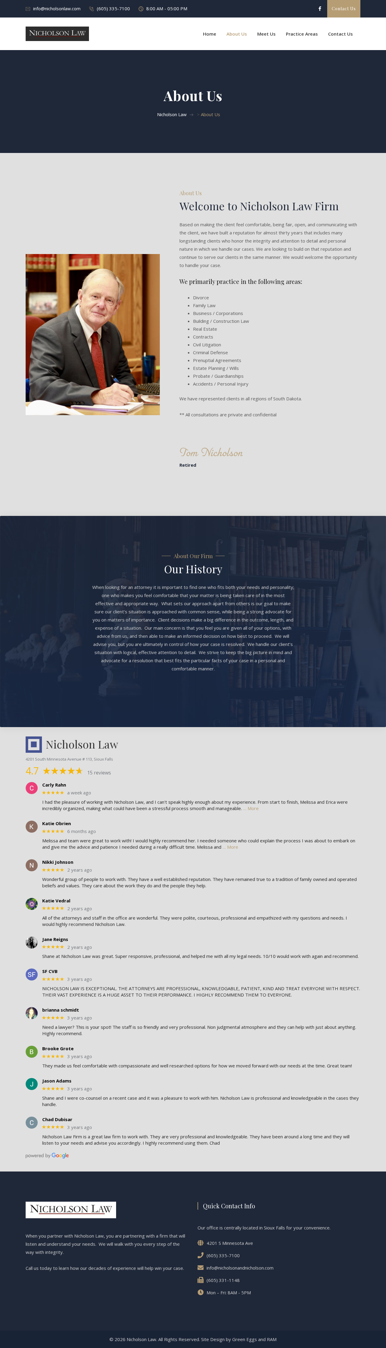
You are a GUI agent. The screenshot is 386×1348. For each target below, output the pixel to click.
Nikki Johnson (57, 862)
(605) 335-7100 (113, 8)
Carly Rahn (54, 784)
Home (209, 34)
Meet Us (266, 34)
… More (251, 808)
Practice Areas (302, 34)
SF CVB (50, 971)
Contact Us (340, 34)
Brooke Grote (58, 1048)
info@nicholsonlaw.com (57, 8)
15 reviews (99, 772)
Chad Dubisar (57, 1119)
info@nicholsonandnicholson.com (240, 1268)
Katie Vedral (56, 900)
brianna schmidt (60, 1010)
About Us (236, 34)
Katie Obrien (56, 823)
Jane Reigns (55, 939)
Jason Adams (56, 1080)
